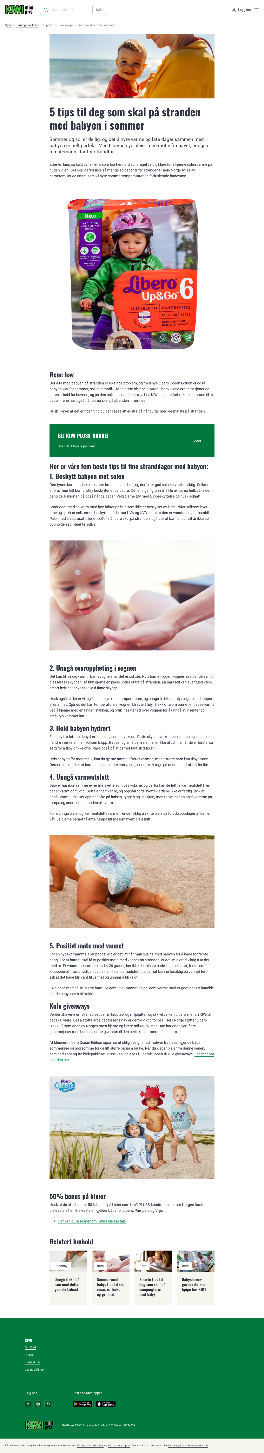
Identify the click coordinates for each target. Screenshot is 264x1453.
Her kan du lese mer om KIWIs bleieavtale (92, 1221)
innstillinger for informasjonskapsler (188, 1445)
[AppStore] (106, 1404)
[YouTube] (48, 1404)
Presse (29, 1354)
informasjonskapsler (119, 1445)
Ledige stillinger (35, 1369)
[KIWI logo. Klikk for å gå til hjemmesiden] (19, 10)
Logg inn (199, 440)
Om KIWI (30, 1347)
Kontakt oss (32, 1362)
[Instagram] (38, 1404)
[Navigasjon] (256, 9)
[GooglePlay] (83, 1404)
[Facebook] (28, 1404)
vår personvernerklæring (90, 1445)
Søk (99, 10)
